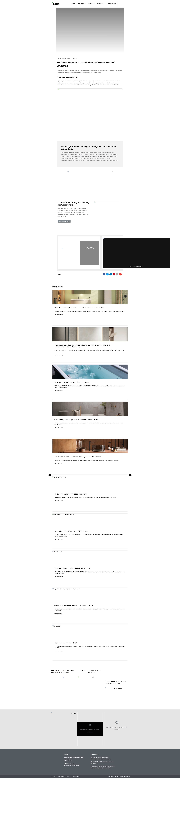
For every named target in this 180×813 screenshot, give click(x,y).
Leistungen (81, 4)
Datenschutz (61, 776)
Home (73, 4)
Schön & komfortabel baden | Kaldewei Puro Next (74, 606)
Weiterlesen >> (58, 314)
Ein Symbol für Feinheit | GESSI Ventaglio (70, 494)
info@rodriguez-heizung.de (73, 765)
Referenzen (100, 4)
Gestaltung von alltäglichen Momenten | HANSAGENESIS (76, 420)
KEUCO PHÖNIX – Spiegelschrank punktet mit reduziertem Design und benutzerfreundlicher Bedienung (82, 346)
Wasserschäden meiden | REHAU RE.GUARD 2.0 (72, 568)
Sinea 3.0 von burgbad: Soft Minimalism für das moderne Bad (79, 308)
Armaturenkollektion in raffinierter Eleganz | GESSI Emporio (77, 457)
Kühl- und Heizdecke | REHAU (65, 643)
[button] (64, 221)
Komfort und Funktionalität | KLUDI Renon (71, 531)
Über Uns (90, 4)
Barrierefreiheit (76, 776)
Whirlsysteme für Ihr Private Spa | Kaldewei (71, 382)
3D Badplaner (112, 4)
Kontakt (68, 776)
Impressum (53, 776)
